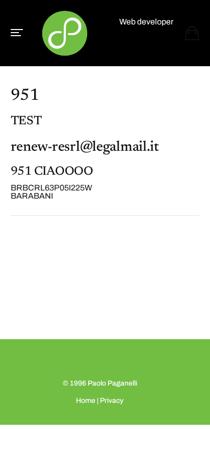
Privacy (111, 400)
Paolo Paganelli (112, 383)
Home (85, 400)
